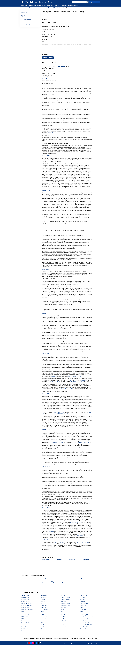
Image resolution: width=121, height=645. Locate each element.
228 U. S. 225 (80, 542)
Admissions (82, 599)
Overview (24, 12)
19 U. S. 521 (50, 132)
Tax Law (62, 609)
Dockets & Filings (25, 628)
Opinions (24, 16)
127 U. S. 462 (60, 442)
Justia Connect (59, 643)
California (43, 622)
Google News (85, 559)
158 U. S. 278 (52, 444)
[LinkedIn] (27, 643)
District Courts (24, 626)
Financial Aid (83, 601)
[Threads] (34, 643)
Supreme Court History (86, 578)
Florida (42, 624)
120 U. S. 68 (56, 412)
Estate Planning (44, 605)
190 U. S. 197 (87, 374)
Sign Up (97, 2)
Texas (42, 628)
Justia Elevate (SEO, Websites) (87, 622)
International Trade (65, 605)
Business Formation (65, 597)
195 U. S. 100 (73, 522)
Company (71, 643)
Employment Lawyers (26, 603)
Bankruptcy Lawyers (26, 597)
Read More (44, 48)
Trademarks (63, 626)
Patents (62, 624)
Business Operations (65, 599)
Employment (63, 601)
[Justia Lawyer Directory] (40, 643)
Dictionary (82, 597)
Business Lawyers (25, 599)
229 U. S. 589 (79, 381)
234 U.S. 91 (61, 67)
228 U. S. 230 (86, 542)
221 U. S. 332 (78, 376)
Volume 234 (55, 7)
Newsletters (64, 5)
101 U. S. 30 (69, 388)
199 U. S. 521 (51, 531)
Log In (91, 2)
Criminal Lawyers (25, 601)
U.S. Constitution (25, 616)
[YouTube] (29, 643)
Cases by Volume (65, 578)
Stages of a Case (65, 582)
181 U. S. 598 (65, 413)
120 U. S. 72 (61, 412)
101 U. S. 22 (63, 388)
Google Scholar (45, 559)
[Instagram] (33, 643)
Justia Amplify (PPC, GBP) (86, 624)
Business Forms (64, 620)
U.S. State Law (45, 615)
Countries (62, 628)
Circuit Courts (24, 624)
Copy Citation (29, 24)
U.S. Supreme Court (40, 7)
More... (23, 611)
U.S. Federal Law (26, 615)
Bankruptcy (43, 597)
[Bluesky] (36, 643)
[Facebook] (31, 643)
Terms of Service (81, 643)
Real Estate (63, 607)
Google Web (72, 559)
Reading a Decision (85, 582)
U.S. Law (26, 7)
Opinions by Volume (49, 7)
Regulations (24, 620)
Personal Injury (44, 609)
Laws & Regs (57, 5)
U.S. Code (23, 618)
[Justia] (27, 2)
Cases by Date (25, 578)
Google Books (58, 559)
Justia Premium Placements (86, 620)
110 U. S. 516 (68, 380)
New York (43, 626)
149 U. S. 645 (84, 380)
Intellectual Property (65, 603)
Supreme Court (25, 622)
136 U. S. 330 (80, 442)
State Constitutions (45, 616)
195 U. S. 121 (79, 522)
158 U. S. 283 (58, 444)
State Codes (44, 618)
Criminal (43, 599)
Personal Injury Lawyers (27, 609)
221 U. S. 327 (64, 542)
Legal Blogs (63, 618)
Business (62, 595)
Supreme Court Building (47, 582)
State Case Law (44, 620)
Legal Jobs (62, 616)
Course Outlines (84, 603)
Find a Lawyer (24, 5)
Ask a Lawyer (32, 5)
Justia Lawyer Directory (85, 618)
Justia (22, 7)
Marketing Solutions (73, 5)
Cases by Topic (45, 578)
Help (75, 643)
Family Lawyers (25, 607)
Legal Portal (66, 643)
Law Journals (83, 605)
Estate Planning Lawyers (27, 605)
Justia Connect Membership (86, 616)
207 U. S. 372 (80, 535)
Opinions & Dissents (48, 57)
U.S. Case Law (32, 7)
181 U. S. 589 (59, 413)
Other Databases (65, 615)
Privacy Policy (88, 643)
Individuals (44, 595)
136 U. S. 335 (86, 442)
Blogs (81, 607)
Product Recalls (64, 622)
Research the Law (41, 5)
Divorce (43, 601)
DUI (42, 603)
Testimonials (83, 628)
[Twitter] (38, 643)
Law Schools (50, 5)
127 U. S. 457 (54, 442)
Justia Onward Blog (84, 626)
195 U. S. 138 (54, 376)
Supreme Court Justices (27, 582)
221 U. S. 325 (71, 376)
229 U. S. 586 (73, 381)
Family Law (43, 607)
